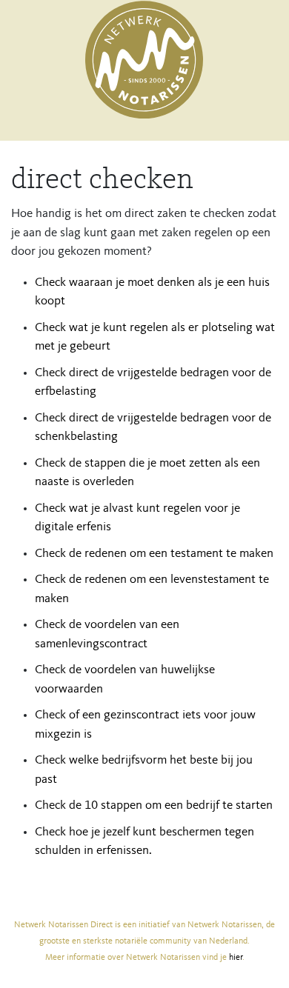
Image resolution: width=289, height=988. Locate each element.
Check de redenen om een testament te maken (154, 553)
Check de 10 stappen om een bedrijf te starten (154, 805)
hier (235, 957)
